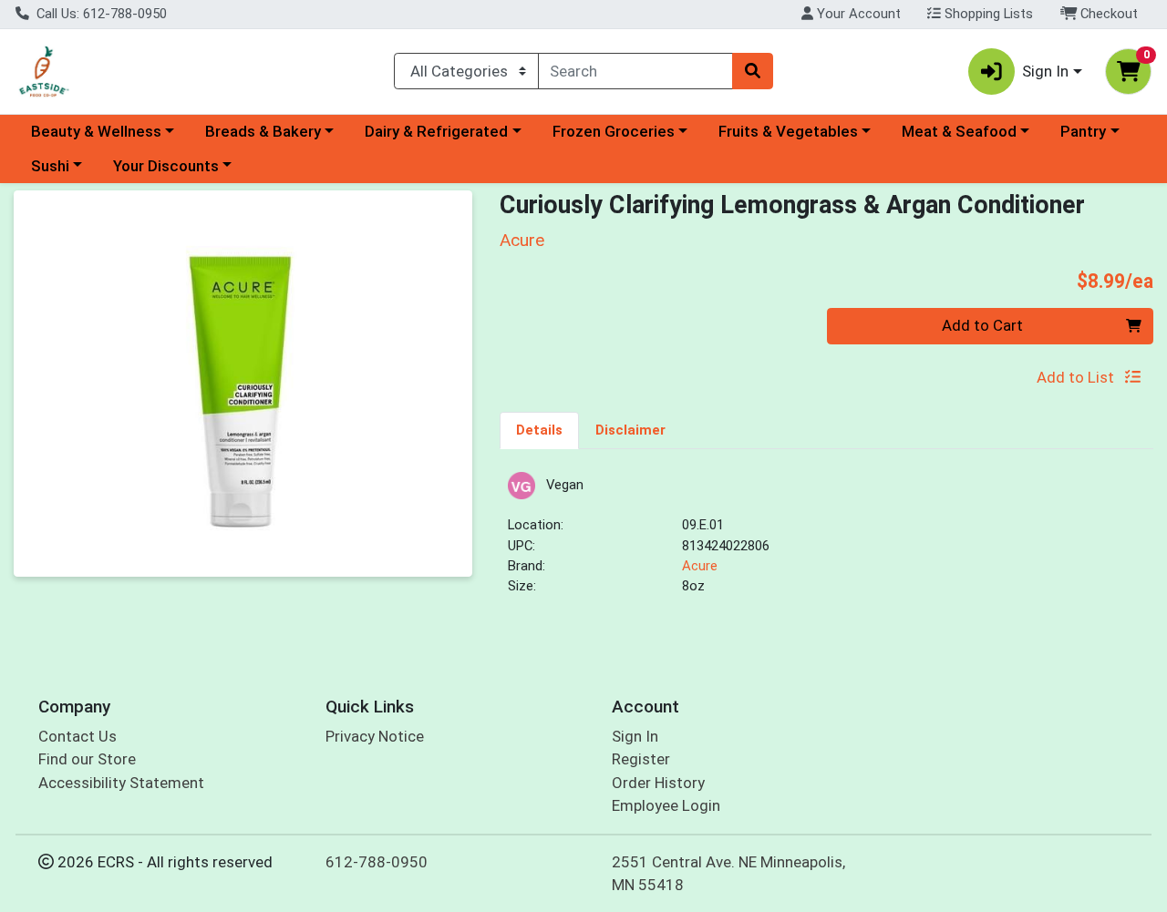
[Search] (752, 71)
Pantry (1083, 131)
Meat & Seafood (959, 131)
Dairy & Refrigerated (436, 131)
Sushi (50, 166)
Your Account (857, 13)
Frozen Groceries (614, 131)
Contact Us (77, 736)
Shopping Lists (987, 13)
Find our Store (87, 759)
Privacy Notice (374, 736)
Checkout (1107, 13)
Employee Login (666, 805)
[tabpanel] (826, 541)
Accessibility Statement (121, 783)
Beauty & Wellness (96, 131)
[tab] (539, 430)
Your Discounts (166, 166)
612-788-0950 (376, 862)
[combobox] (636, 71)
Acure (700, 566)
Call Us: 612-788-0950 (100, 13)
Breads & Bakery (263, 131)
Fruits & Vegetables (788, 131)
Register (641, 759)
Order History (658, 783)
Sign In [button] (1045, 71)
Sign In (635, 736)
